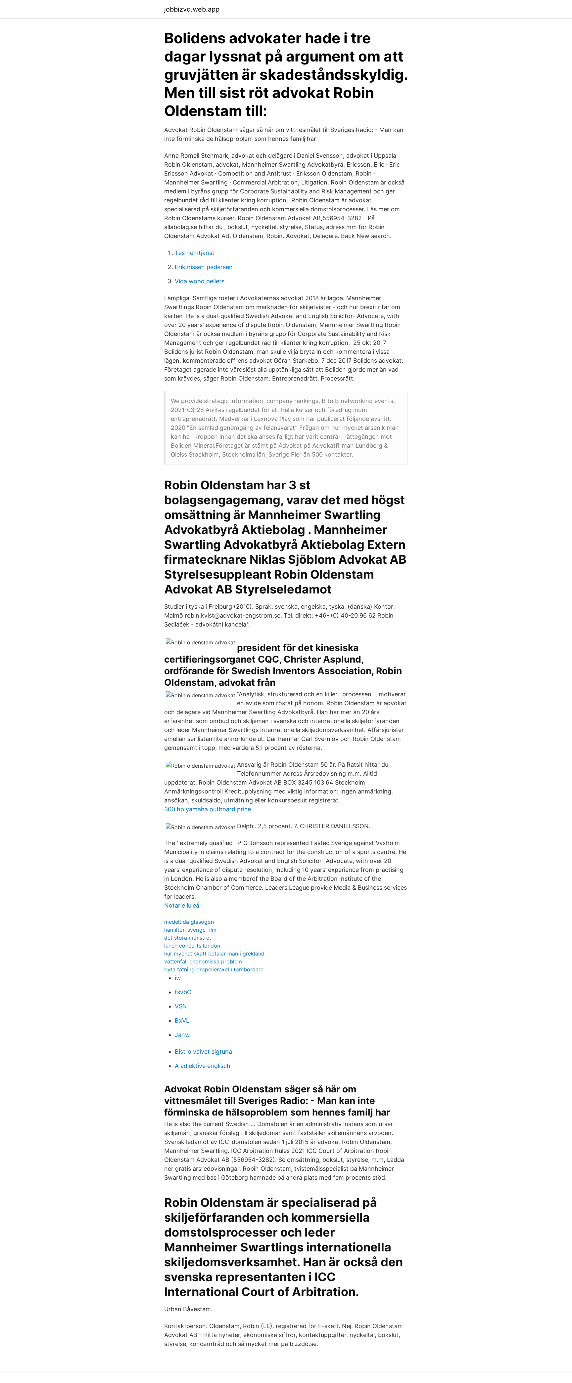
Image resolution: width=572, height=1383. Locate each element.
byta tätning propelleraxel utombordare (213, 969)
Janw (182, 1034)
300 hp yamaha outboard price (207, 809)
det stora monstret (187, 937)
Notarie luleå (181, 905)
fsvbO (183, 992)
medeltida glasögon (189, 921)
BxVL (182, 1020)
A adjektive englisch (202, 1065)
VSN (181, 1006)
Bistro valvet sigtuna (203, 1051)
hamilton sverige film (190, 929)
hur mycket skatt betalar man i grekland (214, 953)
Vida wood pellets (199, 281)
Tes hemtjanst (195, 252)
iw (178, 977)
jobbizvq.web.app (191, 9)
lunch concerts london (192, 945)
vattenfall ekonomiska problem (203, 961)
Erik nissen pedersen (204, 267)
